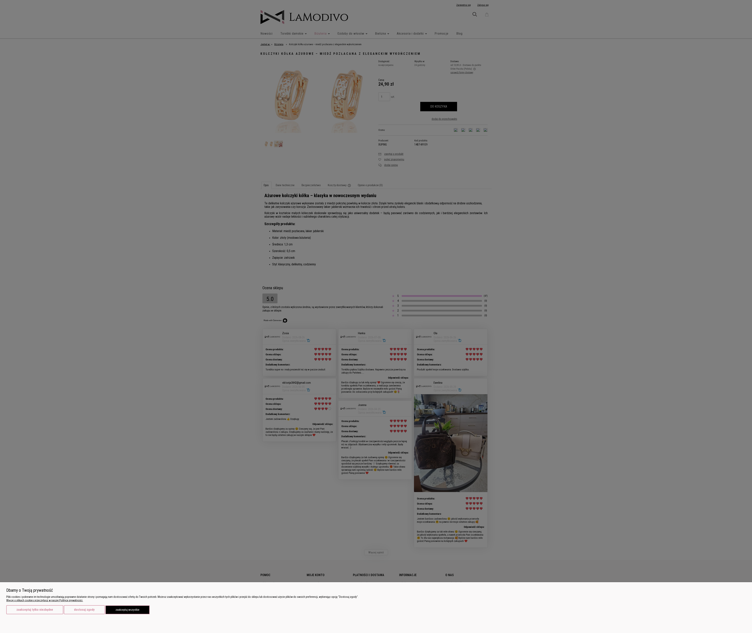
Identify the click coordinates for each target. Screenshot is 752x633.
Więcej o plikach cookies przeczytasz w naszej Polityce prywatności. (44, 600)
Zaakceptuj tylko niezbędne (34, 609)
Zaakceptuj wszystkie (127, 609)
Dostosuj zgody (84, 609)
